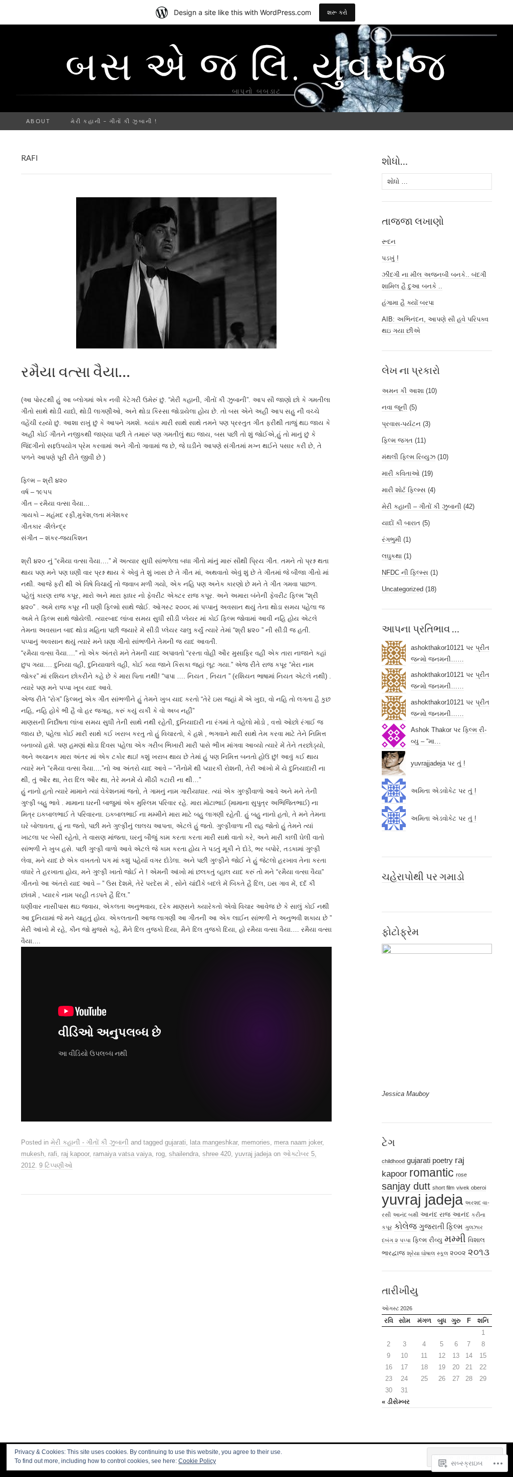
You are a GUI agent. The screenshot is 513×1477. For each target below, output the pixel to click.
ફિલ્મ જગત (397, 440)
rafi (52, 1154)
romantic (431, 1172)
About (38, 121)
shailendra (183, 1154)
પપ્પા (405, 1240)
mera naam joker (298, 1142)
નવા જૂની (394, 407)
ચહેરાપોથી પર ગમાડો (423, 876)
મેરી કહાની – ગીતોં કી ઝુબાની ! (114, 121)
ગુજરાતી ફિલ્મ (441, 1226)
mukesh (32, 1154)
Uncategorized (402, 589)
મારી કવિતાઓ (401, 473)
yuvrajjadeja (428, 763)
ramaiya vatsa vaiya (122, 1154)
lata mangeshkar (213, 1142)
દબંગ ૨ (390, 1240)
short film (443, 1188)
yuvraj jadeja (253, 1154)
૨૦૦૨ (458, 1253)
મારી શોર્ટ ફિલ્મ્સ (404, 490)
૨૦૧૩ (478, 1252)
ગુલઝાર (474, 1227)
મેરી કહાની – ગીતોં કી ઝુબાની (421, 506)
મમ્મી (455, 1238)
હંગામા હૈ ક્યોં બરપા (408, 302)
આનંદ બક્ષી (405, 1215)
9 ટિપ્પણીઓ (56, 1165)
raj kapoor (75, 1154)
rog (160, 1154)
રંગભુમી (391, 539)
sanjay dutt (406, 1186)
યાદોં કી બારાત (401, 523)
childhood (393, 1161)
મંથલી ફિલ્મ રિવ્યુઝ (408, 457)
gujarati (175, 1142)
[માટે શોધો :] (486, 121)
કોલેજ (405, 1226)
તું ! (461, 763)
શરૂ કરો (337, 12)
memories (255, 1142)
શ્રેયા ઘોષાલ (421, 1253)
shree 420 (216, 1154)
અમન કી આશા (403, 391)
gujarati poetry (430, 1160)
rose (461, 1175)
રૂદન (389, 241)
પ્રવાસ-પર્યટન (401, 424)
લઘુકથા (392, 556)
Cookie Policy (197, 1460)
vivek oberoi (471, 1188)
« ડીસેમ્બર (396, 1401)
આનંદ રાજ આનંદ (444, 1214)
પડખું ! (390, 258)
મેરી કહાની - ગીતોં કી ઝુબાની (90, 1142)
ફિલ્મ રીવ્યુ (427, 1240)
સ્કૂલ (442, 1253)
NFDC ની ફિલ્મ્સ (405, 572)
